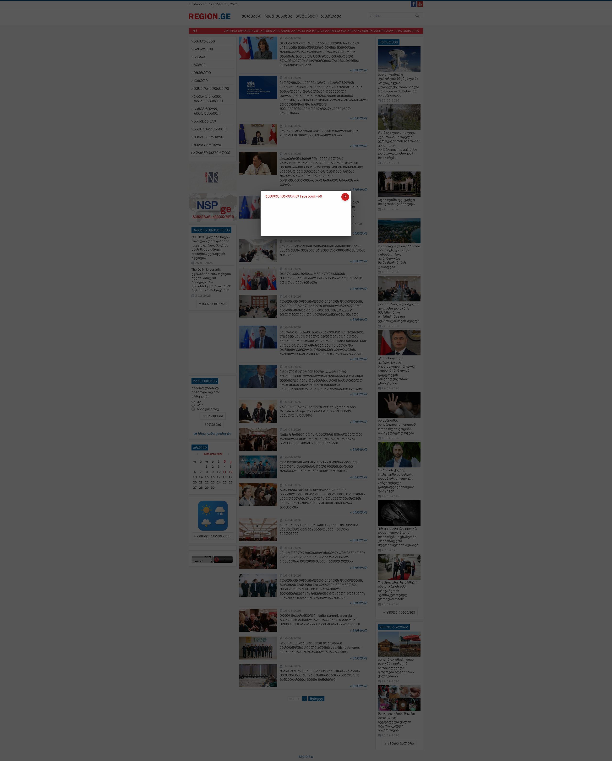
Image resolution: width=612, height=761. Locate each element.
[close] (345, 197)
